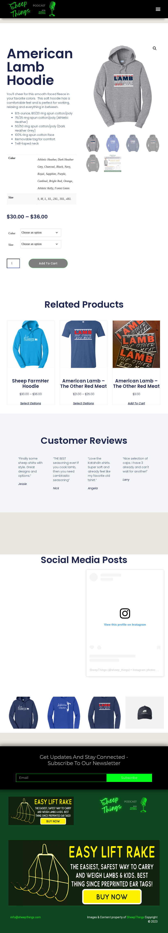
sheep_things (120, 669)
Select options (30, 403)
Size (10, 244)
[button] (158, 9)
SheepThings (98, 669)
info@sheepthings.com (25, 917)
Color (11, 233)
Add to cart (48, 263)
